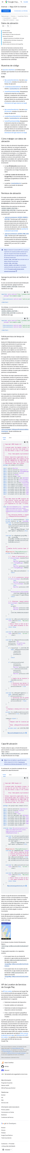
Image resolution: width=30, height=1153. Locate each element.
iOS (2, 1097)
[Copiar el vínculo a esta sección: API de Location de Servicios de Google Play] (16, 987)
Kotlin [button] (4, 437)
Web (2, 1100)
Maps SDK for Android (18, 7)
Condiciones (4, 1143)
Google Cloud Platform (7, 1135)
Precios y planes (5, 1109)
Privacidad (11, 1143)
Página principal (5, 16)
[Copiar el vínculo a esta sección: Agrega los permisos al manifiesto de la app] (7, 280)
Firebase (3, 1132)
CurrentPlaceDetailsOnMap (12, 91)
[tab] (4, 437)
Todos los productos (6, 1138)
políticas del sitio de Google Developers (16, 1053)
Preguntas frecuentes (6, 1083)
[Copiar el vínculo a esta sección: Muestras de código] (20, 66)
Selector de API (5, 1085)
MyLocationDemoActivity (11, 80)
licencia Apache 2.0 (7, 1051)
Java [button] (10, 437)
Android (4, 7)
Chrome (3, 1130)
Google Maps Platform (23, 16)
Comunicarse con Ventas (21, 11)
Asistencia (4, 1114)
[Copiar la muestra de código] (27, 292)
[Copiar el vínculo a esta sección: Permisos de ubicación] (22, 193)
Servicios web (4, 1102)
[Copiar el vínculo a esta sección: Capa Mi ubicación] (19, 744)
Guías (17, 20)
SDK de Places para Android (8, 1088)
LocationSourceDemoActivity (12, 87)
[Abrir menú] (2, 2)
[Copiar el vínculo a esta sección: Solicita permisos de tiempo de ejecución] (10, 339)
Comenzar (6, 11)
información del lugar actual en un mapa (15, 103)
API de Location (7, 991)
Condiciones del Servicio (7, 1117)
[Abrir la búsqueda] (21, 2)
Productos (13, 16)
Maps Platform (16, 2)
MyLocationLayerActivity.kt (16, 886)
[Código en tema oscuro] (25, 292)
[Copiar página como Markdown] (8, 26)
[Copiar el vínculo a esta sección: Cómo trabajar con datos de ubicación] (11, 141)
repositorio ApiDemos (9, 70)
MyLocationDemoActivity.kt (16, 733)
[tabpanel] (15, 589)
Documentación (7, 18)
